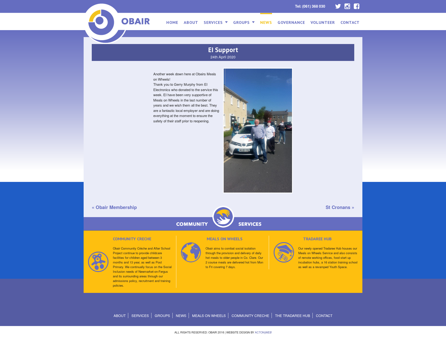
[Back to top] (438, 331)
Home (172, 22)
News (266, 22)
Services (213, 22)
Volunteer (323, 22)
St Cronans (338, 207)
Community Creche (250, 315)
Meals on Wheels (209, 315)
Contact (350, 22)
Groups (241, 22)
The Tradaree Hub (292, 315)
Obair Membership (116, 207)
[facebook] (356, 5)
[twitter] (337, 5)
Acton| (263, 332)
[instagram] (347, 5)
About (191, 22)
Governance (291, 22)
